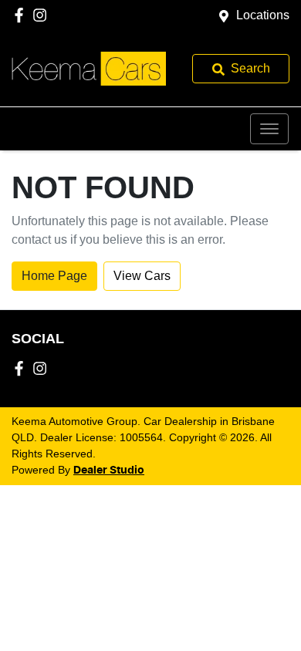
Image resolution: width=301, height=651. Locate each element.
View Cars (142, 275)
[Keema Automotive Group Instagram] (42, 15)
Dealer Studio (108, 470)
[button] (269, 128)
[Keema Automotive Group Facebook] (22, 15)
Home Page (54, 275)
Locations (262, 15)
